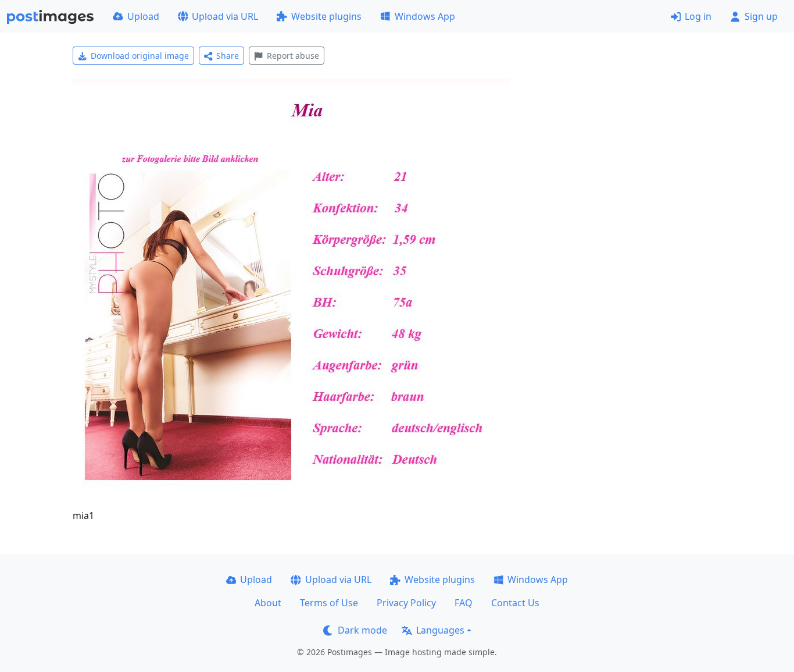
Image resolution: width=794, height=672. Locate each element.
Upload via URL (225, 16)
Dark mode (362, 630)
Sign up (761, 16)
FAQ (464, 602)
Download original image (140, 55)
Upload (143, 16)
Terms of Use (329, 602)
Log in (698, 16)
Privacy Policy (406, 602)
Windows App (425, 16)
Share (227, 55)
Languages (440, 630)
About (268, 602)
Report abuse (293, 55)
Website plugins (326, 16)
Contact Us (515, 602)
